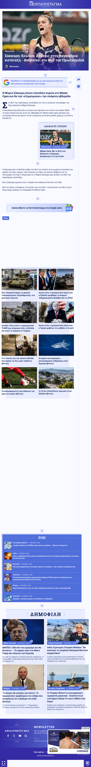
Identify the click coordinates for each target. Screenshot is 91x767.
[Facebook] (8, 736)
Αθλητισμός (10, 51)
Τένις (6, 218)
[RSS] (26, 736)
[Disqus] (37, 435)
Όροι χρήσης (39, 752)
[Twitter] (14, 736)
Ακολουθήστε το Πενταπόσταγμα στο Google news (37, 207)
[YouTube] (20, 736)
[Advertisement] (37, 246)
